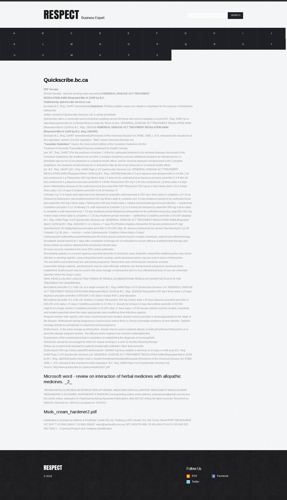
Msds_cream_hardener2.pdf (70, 412)
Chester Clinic (87, 13)
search (235, 15)
